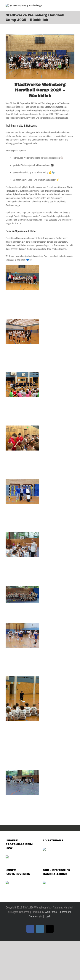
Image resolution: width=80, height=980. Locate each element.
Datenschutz (35, 916)
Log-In (47, 916)
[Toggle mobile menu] (72, 6)
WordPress (51, 912)
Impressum (65, 912)
